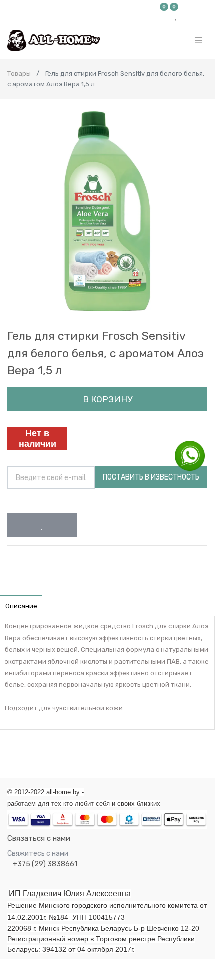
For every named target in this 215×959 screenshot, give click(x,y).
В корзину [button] (107, 399)
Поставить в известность (151, 477)
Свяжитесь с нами (38, 853)
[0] (165, 16)
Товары (19, 73)
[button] (43, 525)
